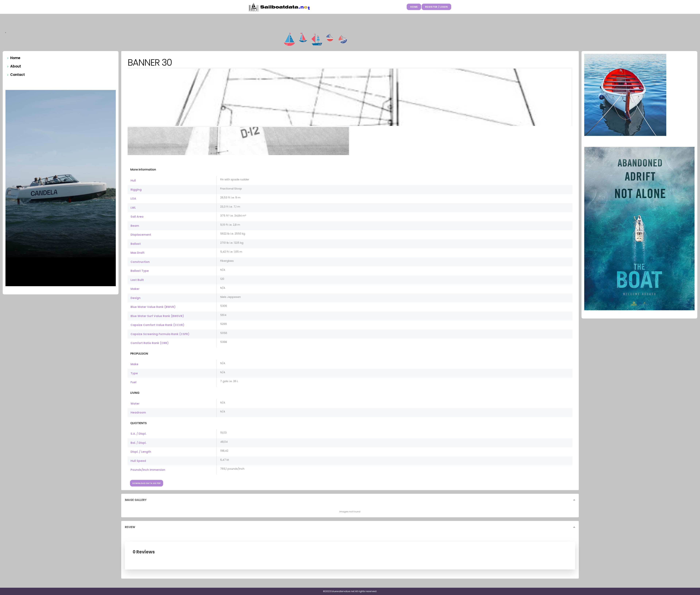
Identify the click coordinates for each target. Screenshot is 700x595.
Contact (17, 74)
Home (414, 7)
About (15, 66)
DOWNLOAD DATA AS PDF (146, 483)
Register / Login (436, 7)
